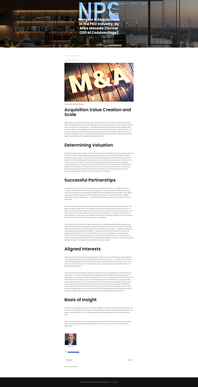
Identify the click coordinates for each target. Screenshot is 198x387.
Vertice (111, 382)
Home (84, 3)
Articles (92, 3)
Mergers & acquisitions (73, 352)
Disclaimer (144, 3)
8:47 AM (76, 60)
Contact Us (134, 3)
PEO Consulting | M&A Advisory (119, 3)
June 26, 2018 (68, 60)
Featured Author (102, 3)
